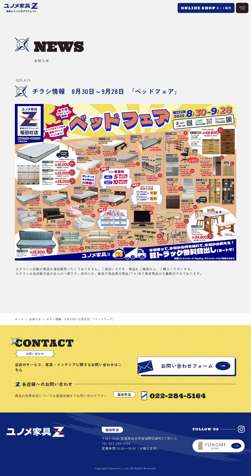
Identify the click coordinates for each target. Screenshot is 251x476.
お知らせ (35, 319)
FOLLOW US (205, 429)
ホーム (19, 319)
